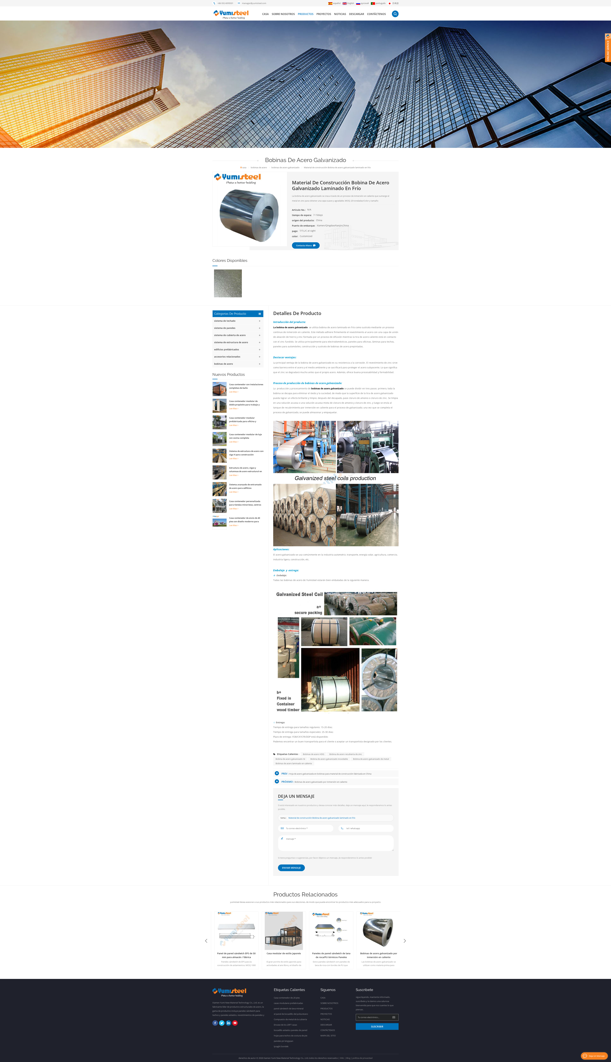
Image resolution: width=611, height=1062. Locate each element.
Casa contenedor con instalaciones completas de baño (246, 386)
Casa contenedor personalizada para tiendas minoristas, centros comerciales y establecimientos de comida (246, 503)
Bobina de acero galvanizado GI (290, 759)
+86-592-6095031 (225, 3)
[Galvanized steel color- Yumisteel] (228, 283)
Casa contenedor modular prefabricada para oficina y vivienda (242, 419)
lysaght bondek (281, 1046)
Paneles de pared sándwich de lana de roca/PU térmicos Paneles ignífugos (282, 955)
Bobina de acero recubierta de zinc (345, 754)
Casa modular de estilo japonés (235, 953)
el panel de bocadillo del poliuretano (291, 1013)
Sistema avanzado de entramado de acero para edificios (245, 486)
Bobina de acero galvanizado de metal (371, 759)
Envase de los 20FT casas (285, 1024)
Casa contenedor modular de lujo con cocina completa (245, 436)
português (381, 3)
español (337, 3)
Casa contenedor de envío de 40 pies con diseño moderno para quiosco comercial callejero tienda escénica (246, 520)
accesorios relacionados (227, 356)
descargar (356, 14)
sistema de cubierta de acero (230, 335)
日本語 (395, 3)
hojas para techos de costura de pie (290, 1035)
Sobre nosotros (283, 14)
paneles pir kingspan (283, 1041)
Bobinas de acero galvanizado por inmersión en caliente (321, 781)
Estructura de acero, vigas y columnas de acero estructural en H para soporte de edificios (245, 469)
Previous (206, 940)
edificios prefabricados (226, 349)
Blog (348, 1058)
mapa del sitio (328, 1035)
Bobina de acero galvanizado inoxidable (329, 759)
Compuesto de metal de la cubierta (290, 1019)
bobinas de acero (223, 363)
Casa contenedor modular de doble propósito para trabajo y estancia (244, 403)
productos (305, 14)
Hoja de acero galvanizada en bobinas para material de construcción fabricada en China (330, 773)
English (350, 3)
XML (342, 1058)
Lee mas (233, 391)
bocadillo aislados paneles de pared (290, 1030)
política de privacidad (362, 1058)
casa (265, 14)
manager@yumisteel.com (254, 3)
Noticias (340, 14)
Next (405, 940)
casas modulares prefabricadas (288, 1003)
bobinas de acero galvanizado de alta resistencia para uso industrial (377, 955)
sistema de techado (224, 320)
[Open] (608, 47)
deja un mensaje (597, 1056)
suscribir (377, 1026)
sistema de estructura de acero (231, 342)
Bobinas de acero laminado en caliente (294, 763)
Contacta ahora (304, 245)
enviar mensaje (291, 867)
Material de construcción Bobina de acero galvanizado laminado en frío (321, 817)
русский (365, 3)
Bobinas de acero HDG (313, 754)
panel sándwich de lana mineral (288, 1008)
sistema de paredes (224, 327)
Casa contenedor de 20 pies (287, 997)
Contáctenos (376, 14)
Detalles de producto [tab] (297, 313)
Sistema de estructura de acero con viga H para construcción (246, 453)
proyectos (323, 14)
